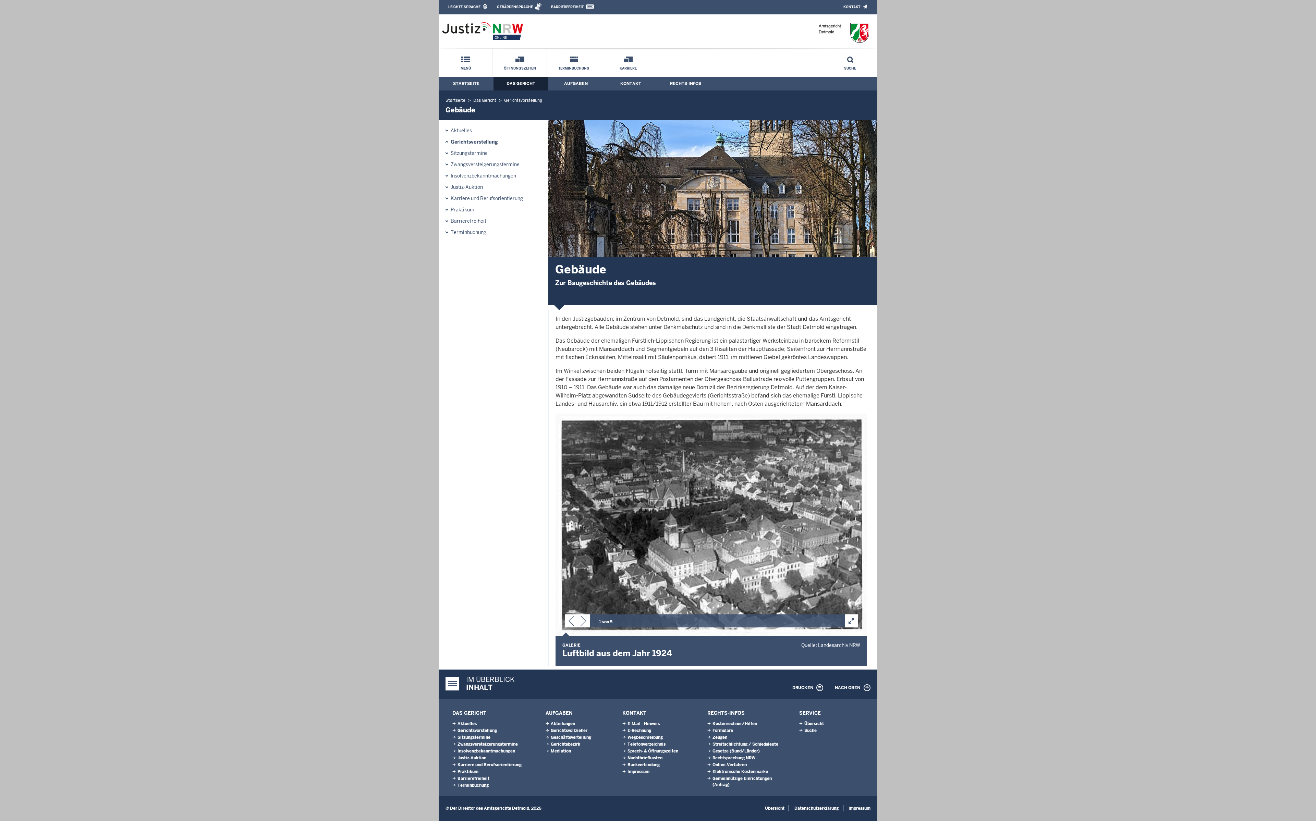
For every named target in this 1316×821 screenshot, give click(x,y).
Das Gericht (521, 83)
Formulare (722, 730)
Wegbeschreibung (645, 737)
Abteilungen (563, 723)
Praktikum (462, 210)
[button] (571, 622)
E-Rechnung (639, 730)
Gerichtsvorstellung (523, 100)
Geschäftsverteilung (571, 737)
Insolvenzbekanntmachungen (483, 176)
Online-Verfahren (729, 765)
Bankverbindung (643, 765)
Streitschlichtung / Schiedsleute (745, 744)
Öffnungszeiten (520, 68)
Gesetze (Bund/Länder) (736, 751)
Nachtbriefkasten (644, 758)
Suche (850, 68)
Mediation (561, 751)
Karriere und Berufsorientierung (487, 198)
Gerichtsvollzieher (569, 730)
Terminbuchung (573, 68)
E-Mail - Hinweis (643, 723)
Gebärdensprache (515, 7)
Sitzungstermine (469, 153)
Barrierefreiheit (567, 7)
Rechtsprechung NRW (733, 758)
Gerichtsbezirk (565, 744)
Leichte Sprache (464, 7)
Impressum (638, 771)
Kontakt (851, 7)
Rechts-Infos (685, 83)
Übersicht (814, 723)
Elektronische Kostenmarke (740, 771)
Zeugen (719, 737)
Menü (466, 68)
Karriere (628, 68)
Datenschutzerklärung (816, 808)
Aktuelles (461, 130)
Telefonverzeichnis (646, 744)
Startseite (466, 83)
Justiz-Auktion (467, 187)
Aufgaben (576, 83)
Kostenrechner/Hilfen (734, 723)
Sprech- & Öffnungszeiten (652, 751)
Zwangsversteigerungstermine (485, 164)
